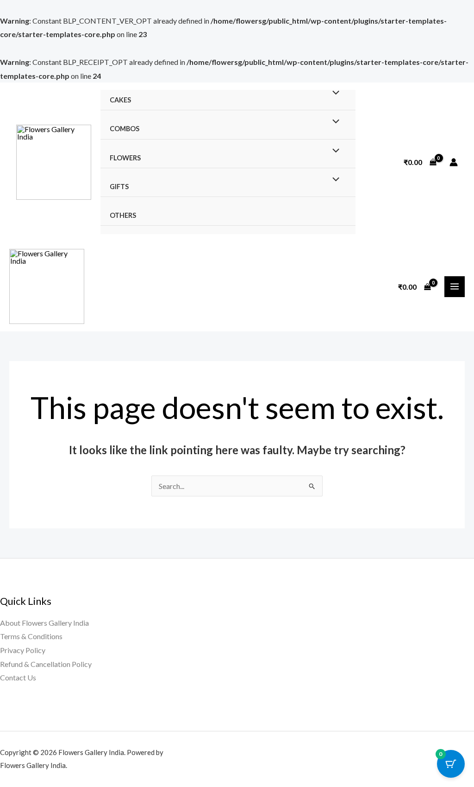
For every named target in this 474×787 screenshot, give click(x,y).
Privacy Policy (22, 650)
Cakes (120, 100)
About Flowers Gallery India (44, 622)
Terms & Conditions (31, 636)
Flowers (125, 158)
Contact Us (18, 677)
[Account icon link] (453, 162)
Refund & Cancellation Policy (46, 664)
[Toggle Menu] (333, 92)
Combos (124, 129)
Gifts (119, 186)
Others (123, 215)
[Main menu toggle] (454, 286)
